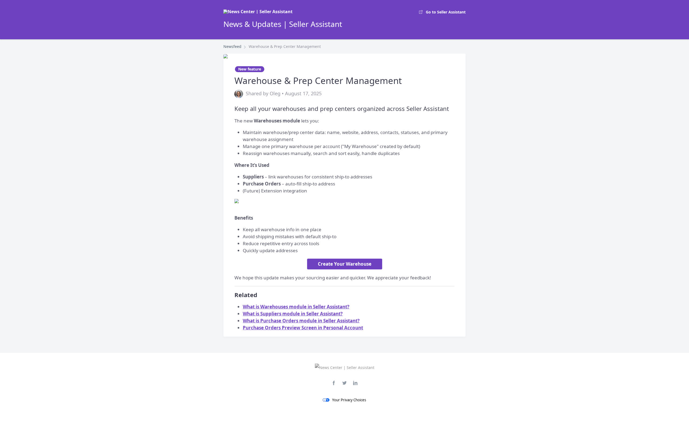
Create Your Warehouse (344, 264)
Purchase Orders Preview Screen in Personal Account (303, 328)
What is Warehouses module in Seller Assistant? (296, 307)
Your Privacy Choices (349, 400)
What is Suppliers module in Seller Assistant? (293, 314)
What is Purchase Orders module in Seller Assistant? (301, 321)
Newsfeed (232, 46)
